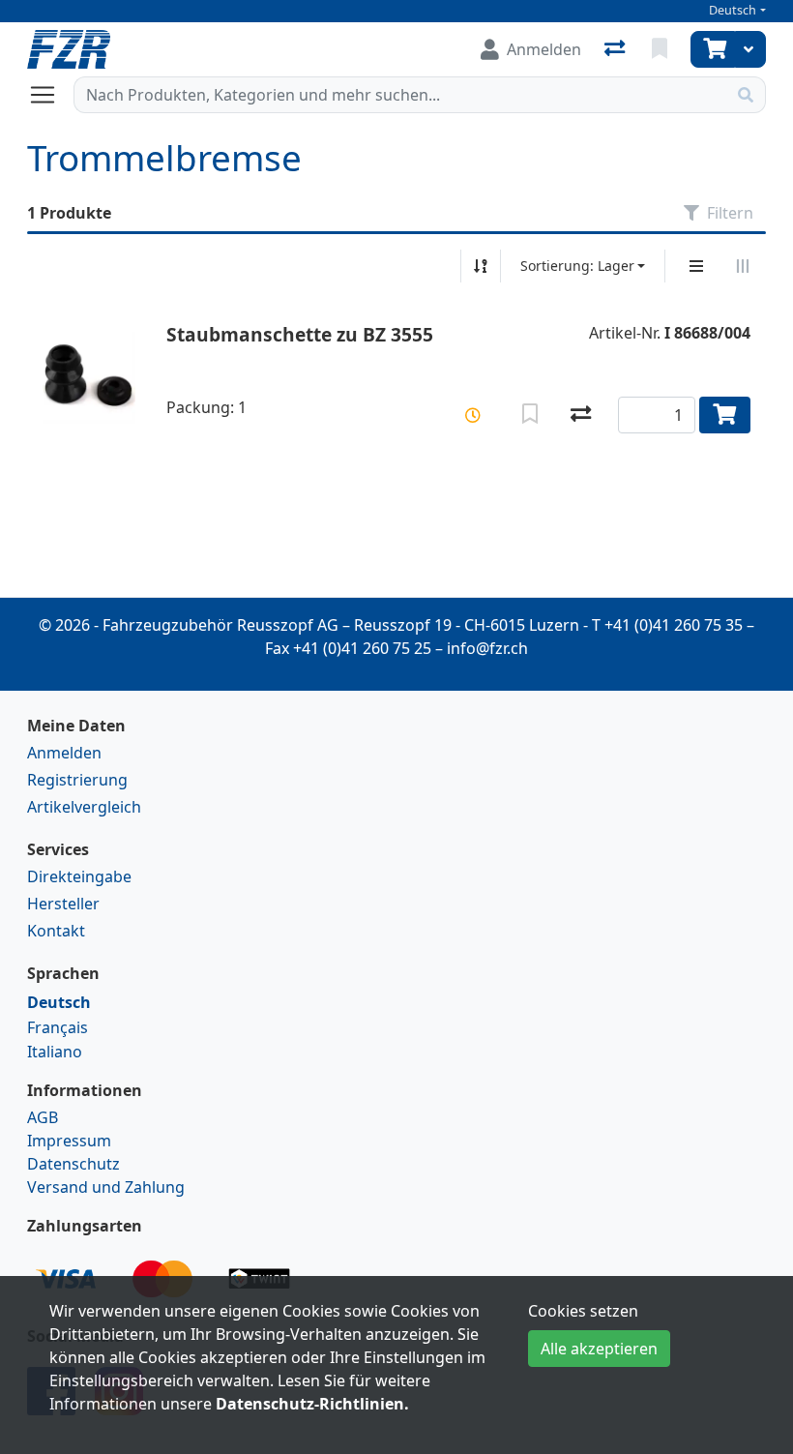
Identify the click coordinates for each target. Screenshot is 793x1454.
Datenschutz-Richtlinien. (312, 1403)
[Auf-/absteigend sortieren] (480, 266)
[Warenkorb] (712, 49)
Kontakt (56, 930)
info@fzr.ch (487, 648)
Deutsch (732, 10)
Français (57, 1027)
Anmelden (64, 752)
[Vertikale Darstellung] (696, 266)
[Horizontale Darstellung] (743, 266)
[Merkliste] (661, 49)
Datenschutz (73, 1163)
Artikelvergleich (84, 806)
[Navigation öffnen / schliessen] (50, 94)
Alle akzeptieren (599, 1348)
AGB (42, 1117)
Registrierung (77, 779)
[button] (473, 415)
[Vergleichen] (580, 415)
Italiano (54, 1051)
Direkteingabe (79, 876)
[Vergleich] (616, 49)
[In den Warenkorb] (724, 415)
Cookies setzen (583, 1310)
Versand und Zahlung (106, 1187)
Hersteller (63, 903)
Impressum (69, 1140)
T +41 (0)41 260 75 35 (667, 625)
